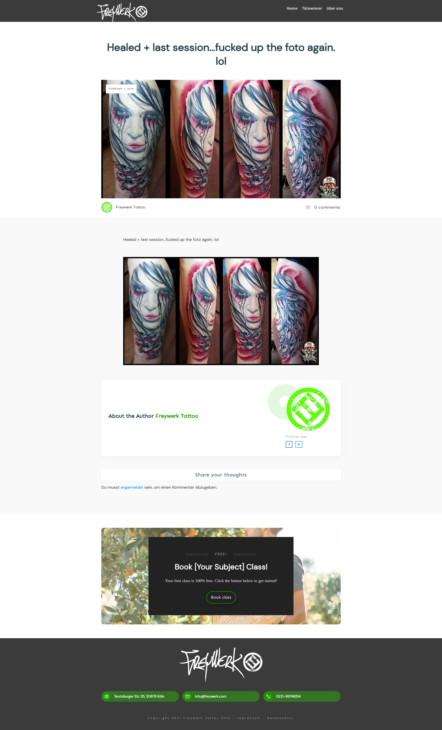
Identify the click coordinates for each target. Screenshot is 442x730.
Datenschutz (280, 718)
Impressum (249, 718)
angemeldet (132, 487)
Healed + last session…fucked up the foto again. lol (221, 54)
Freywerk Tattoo (176, 416)
